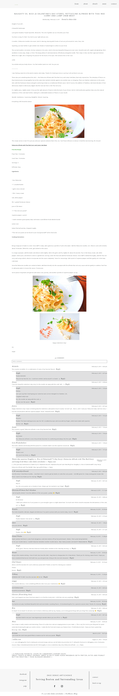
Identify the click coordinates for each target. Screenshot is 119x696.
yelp (25, 686)
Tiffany (15, 574)
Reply (58, 369)
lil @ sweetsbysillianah (20, 471)
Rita (13, 608)
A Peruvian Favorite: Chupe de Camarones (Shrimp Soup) (39, 654)
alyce (14, 523)
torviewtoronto (17, 588)
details (95, 4)
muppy (14, 581)
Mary (14, 622)
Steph (18, 373)
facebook (23, 674)
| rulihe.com (16, 639)
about (85, 4)
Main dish (72, 19)
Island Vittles (17, 536)
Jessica (14, 406)
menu (104, 4)
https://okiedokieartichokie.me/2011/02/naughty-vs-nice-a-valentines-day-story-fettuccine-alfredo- (46, 645)
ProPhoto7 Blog (71, 694)
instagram (23, 680)
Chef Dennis (16, 562)
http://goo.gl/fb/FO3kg (39, 467)
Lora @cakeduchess (19, 443)
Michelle (15, 366)
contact (114, 4)
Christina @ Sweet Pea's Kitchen (24, 490)
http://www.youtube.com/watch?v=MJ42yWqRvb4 (73, 542)
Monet (14, 553)
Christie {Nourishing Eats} (22, 595)
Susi (13, 601)
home (77, 4)
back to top (96, 683)
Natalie (14, 509)
